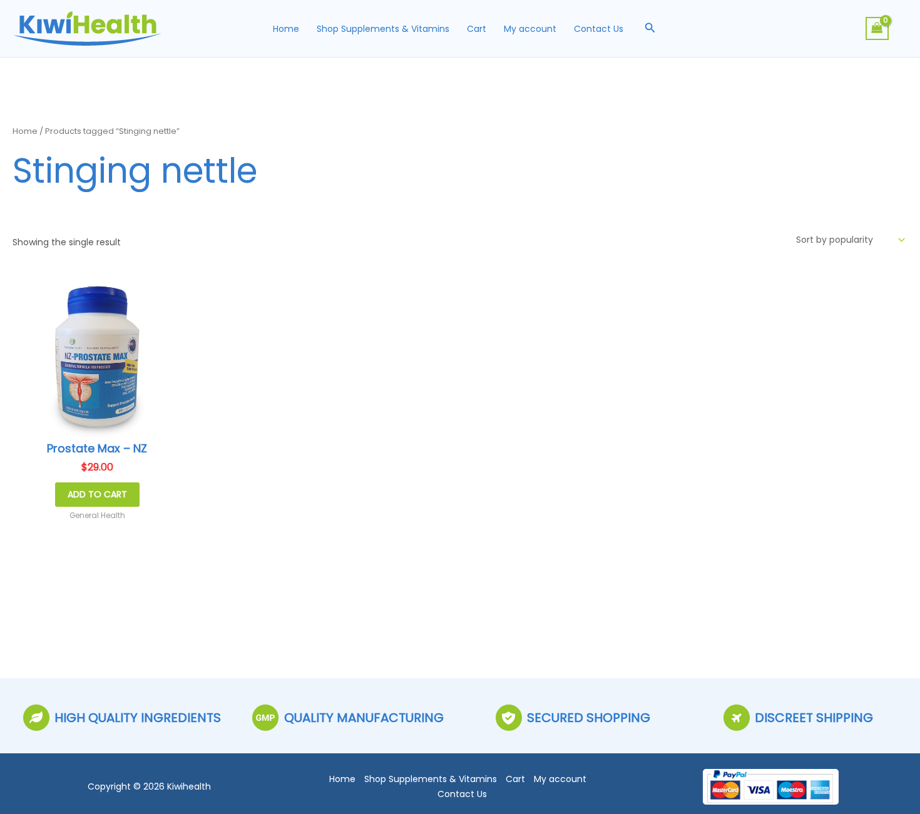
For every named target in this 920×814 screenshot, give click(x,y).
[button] (650, 29)
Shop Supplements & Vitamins (383, 29)
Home (286, 29)
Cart (476, 29)
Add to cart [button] (97, 494)
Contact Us (598, 29)
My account (530, 29)
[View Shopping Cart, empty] (877, 28)
